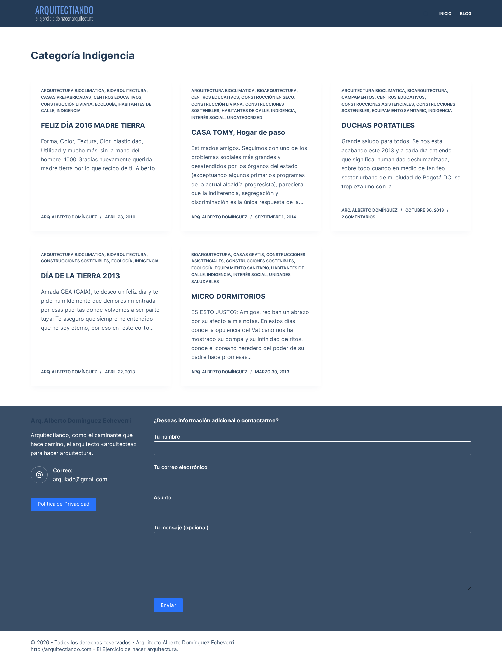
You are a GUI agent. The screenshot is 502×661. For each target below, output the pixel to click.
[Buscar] (425, 13)
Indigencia (69, 110)
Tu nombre (167, 436)
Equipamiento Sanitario (399, 110)
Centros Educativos (117, 97)
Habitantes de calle (245, 110)
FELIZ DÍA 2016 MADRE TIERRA (93, 125)
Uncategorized (244, 117)
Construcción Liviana (67, 104)
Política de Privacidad (63, 504)
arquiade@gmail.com (80, 479)
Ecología (105, 104)
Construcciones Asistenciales (377, 104)
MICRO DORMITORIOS (228, 296)
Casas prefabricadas (66, 97)
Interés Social (208, 117)
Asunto (162, 497)
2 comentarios (358, 216)
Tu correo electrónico (180, 467)
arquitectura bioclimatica (72, 90)
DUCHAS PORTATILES (378, 125)
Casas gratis (248, 254)
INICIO (445, 13)
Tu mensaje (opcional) (181, 527)
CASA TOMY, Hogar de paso (238, 132)
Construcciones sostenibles (75, 261)
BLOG (465, 13)
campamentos (358, 97)
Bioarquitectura (127, 90)
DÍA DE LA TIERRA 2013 (80, 276)
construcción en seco (267, 97)
